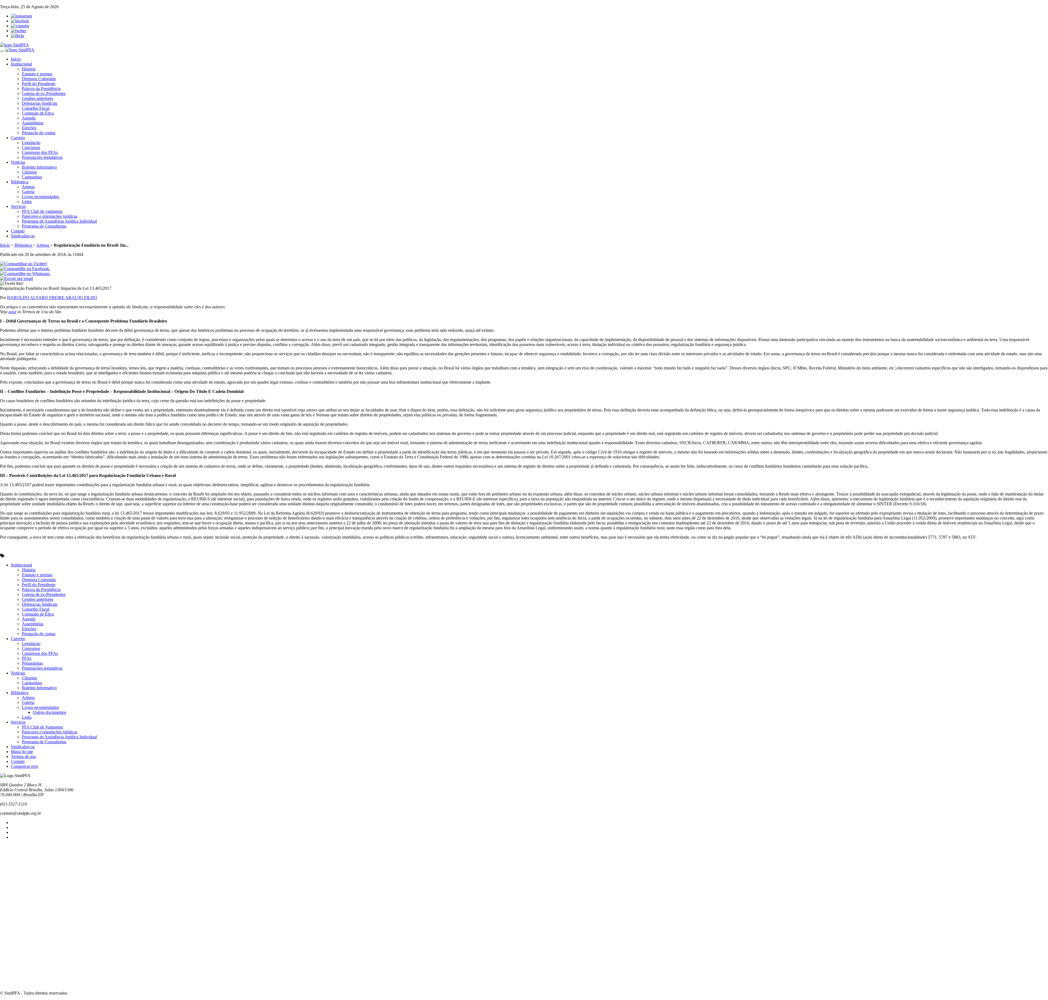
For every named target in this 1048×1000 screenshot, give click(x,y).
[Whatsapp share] (25, 273)
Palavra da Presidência (41, 88)
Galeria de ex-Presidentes (44, 93)
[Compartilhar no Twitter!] (23, 263)
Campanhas (32, 177)
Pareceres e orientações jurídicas (49, 216)
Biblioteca (19, 182)
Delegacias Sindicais (39, 103)
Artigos (28, 186)
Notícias (18, 162)
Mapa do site (22, 751)
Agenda (28, 118)
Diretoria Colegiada (39, 78)
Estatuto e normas (37, 73)
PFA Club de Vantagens (42, 727)
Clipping (29, 172)
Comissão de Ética (38, 113)
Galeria (28, 191)
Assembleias (32, 123)
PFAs (26, 658)
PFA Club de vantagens (42, 211)
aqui (12, 311)
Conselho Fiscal (35, 108)
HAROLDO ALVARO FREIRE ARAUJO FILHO (52, 297)
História (28, 69)
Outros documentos (49, 712)
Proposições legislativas (42, 157)
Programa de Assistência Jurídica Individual (59, 221)
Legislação (31, 142)
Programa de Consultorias (44, 226)
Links (27, 201)
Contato (18, 231)
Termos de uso (23, 756)
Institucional (21, 64)
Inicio (5, 245)
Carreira (18, 137)
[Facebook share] (25, 268)
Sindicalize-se (23, 236)
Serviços (18, 206)
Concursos (31, 147)
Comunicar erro (24, 766)
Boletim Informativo (39, 167)
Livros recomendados (40, 196)
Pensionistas (32, 663)
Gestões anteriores (37, 98)
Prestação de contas (38, 132)
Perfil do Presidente (38, 83)
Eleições (29, 128)
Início (16, 59)
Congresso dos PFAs (40, 152)
